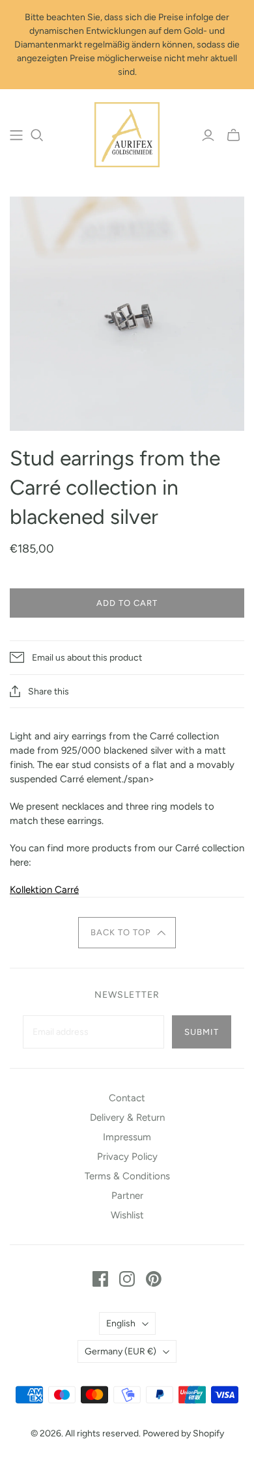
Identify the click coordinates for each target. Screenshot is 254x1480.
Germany (120, 1351)
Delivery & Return (127, 1117)
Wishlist (127, 1215)
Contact (127, 1098)
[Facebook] (100, 1279)
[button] (127, 932)
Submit (201, 1032)
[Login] (208, 135)
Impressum (127, 1137)
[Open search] (37, 135)
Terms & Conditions (127, 1176)
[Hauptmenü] (16, 135)
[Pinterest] (154, 1279)
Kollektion (32, 890)
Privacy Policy (127, 1156)
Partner (127, 1195)
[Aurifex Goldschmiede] (127, 133)
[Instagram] (127, 1279)
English (120, 1323)
